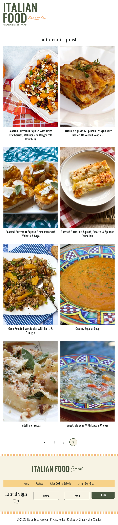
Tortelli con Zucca (30, 425)
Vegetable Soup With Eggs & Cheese (87, 425)
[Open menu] (111, 13)
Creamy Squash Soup (87, 328)
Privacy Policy (57, 519)
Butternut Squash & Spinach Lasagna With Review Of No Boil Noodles (87, 132)
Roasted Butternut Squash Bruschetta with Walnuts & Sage (30, 233)
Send (103, 495)
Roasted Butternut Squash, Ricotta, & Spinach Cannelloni (87, 233)
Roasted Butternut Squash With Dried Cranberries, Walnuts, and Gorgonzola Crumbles (30, 134)
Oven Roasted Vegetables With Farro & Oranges (30, 330)
